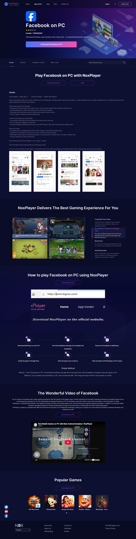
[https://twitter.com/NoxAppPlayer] (6, 507)
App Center (38, 4)
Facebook (67, 528)
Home (28, 4)
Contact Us (65, 4)
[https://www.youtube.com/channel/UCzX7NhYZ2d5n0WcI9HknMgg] (6, 511)
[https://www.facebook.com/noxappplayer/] (6, 516)
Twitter (66, 531)
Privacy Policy (110, 528)
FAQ (55, 4)
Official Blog (48, 531)
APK (82, 83)
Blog (47, 4)
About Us (47, 528)
